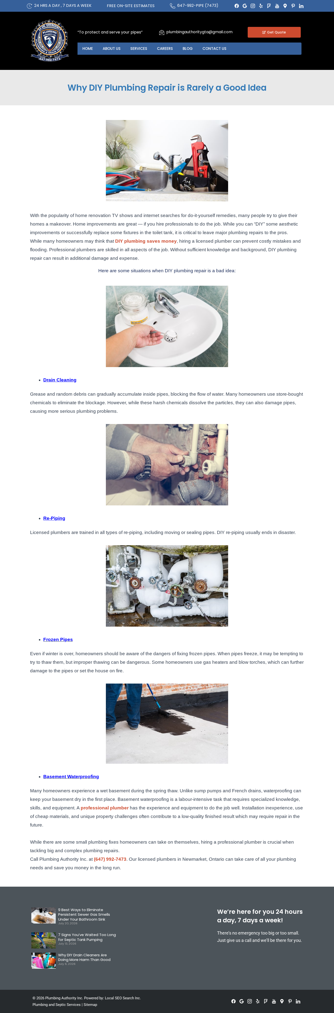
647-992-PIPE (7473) (197, 5)
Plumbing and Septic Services (57, 1004)
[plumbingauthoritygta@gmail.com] (161, 32)
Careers (165, 48)
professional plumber (105, 807)
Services (138, 48)
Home (87, 48)
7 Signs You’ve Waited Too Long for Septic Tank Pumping (87, 937)
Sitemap (90, 1004)
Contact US (214, 48)
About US (112, 48)
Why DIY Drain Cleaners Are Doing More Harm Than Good (84, 957)
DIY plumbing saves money (146, 241)
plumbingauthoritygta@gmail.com (199, 32)
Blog (188, 48)
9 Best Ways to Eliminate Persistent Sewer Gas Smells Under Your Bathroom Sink (84, 914)
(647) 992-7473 (110, 859)
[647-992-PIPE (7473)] (172, 6)
